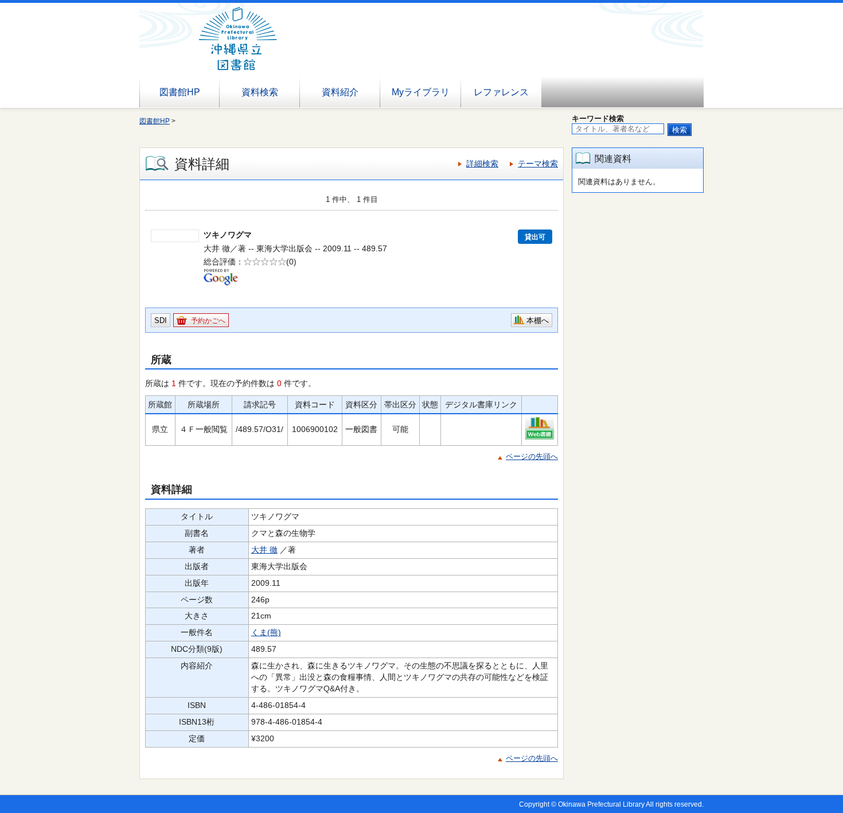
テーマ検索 (538, 163)
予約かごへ (208, 321)
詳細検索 (482, 163)
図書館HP (179, 92)
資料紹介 (340, 92)
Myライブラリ (421, 92)
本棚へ (537, 320)
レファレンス (501, 92)
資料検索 (259, 92)
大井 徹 (264, 549)
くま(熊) (266, 632)
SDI (160, 320)
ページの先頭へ (532, 456)
